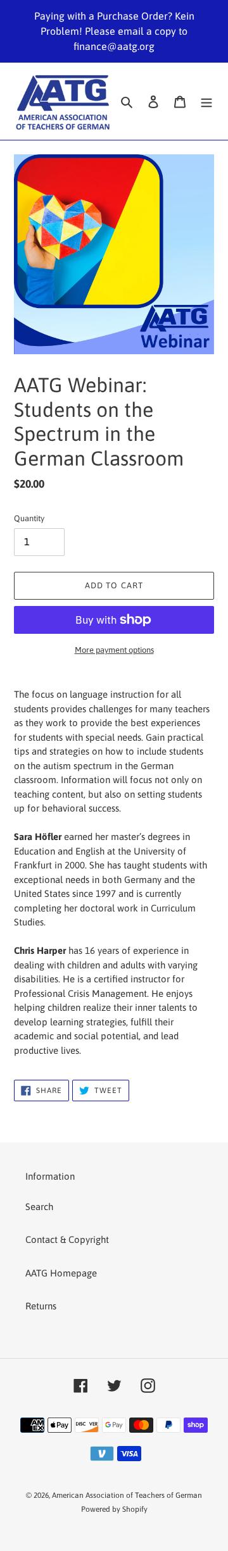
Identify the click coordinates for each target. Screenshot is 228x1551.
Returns (40, 1306)
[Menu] (206, 101)
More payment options (114, 650)
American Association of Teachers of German (127, 1495)
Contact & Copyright (67, 1239)
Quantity (29, 518)
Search (39, 1206)
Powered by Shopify (114, 1509)
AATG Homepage (61, 1273)
